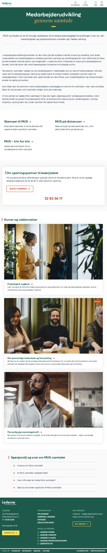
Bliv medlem (75, 5)
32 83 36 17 (53, 198)
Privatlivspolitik (98, 551)
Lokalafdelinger (45, 522)
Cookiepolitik (82, 551)
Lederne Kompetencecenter (53, 541)
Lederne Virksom (48, 535)
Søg (95, 5)
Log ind (85, 5)
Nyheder (41, 520)
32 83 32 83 (9, 520)
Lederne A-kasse (48, 538)
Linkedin (36, 551)
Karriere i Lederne (46, 517)
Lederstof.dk (46, 543)
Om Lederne (43, 514)
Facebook (16, 551)
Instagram (26, 551)
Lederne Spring (47, 532)
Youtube (45, 551)
